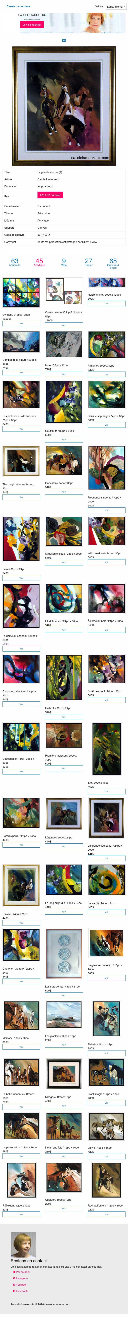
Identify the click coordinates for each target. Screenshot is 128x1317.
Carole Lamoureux (18, 6)
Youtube (20, 1284)
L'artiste (98, 6)
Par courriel (22, 1272)
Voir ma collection (32, 24)
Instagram (21, 1278)
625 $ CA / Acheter (50, 195)
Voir (21, 323)
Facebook (21, 1291)
